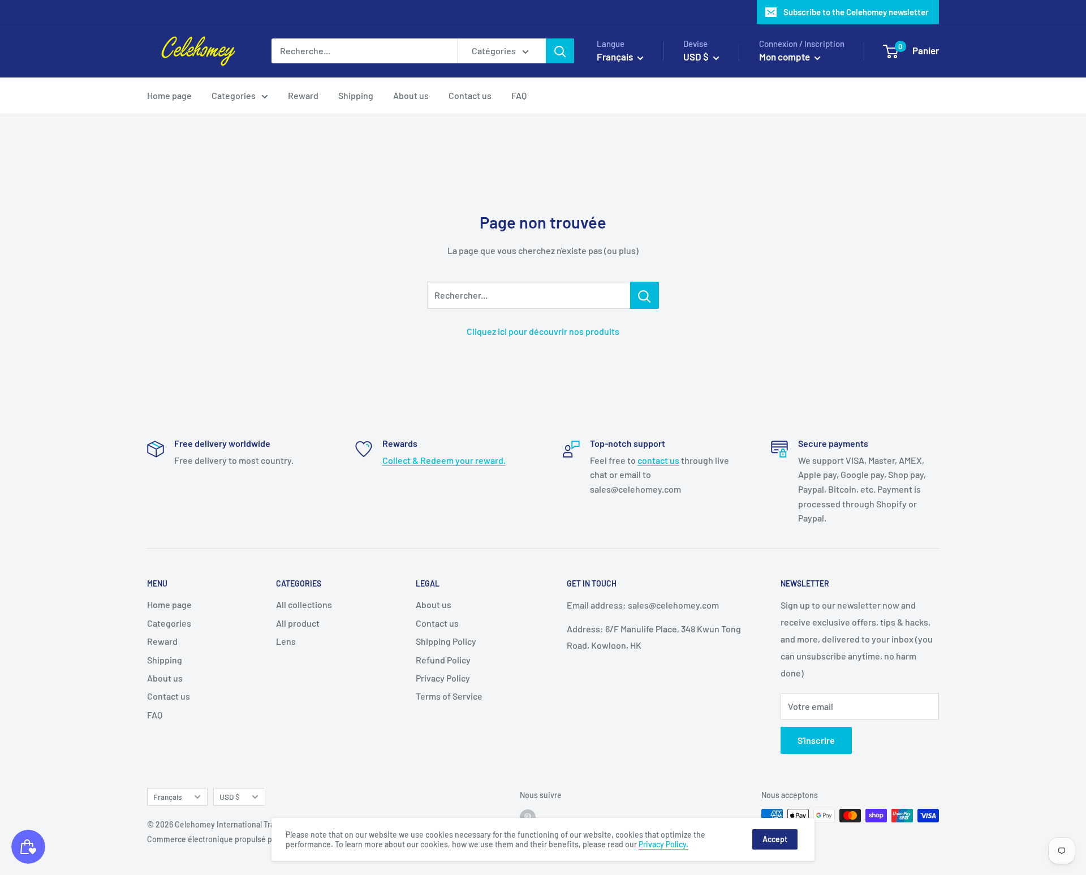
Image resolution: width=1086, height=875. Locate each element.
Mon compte (785, 56)
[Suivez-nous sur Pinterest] (528, 817)
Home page (169, 95)
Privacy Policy (443, 678)
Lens (286, 641)
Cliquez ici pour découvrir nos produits (543, 331)
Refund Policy (443, 659)
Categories (234, 95)
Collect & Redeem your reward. (444, 460)
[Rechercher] (560, 50)
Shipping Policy (446, 641)
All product (298, 623)
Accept (774, 839)
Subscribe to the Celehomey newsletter (856, 12)
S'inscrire (816, 740)
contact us (658, 460)
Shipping (355, 95)
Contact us (470, 95)
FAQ (519, 95)
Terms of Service (449, 696)
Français (167, 796)
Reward (303, 95)
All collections (304, 604)
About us (411, 95)
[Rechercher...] (644, 295)
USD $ (229, 796)
